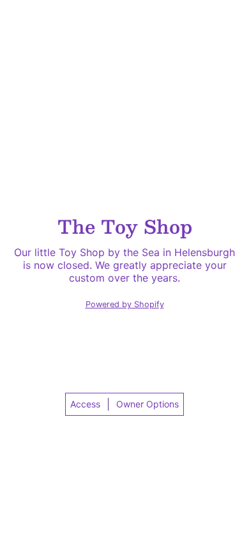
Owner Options (147, 404)
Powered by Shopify (125, 304)
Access (85, 404)
